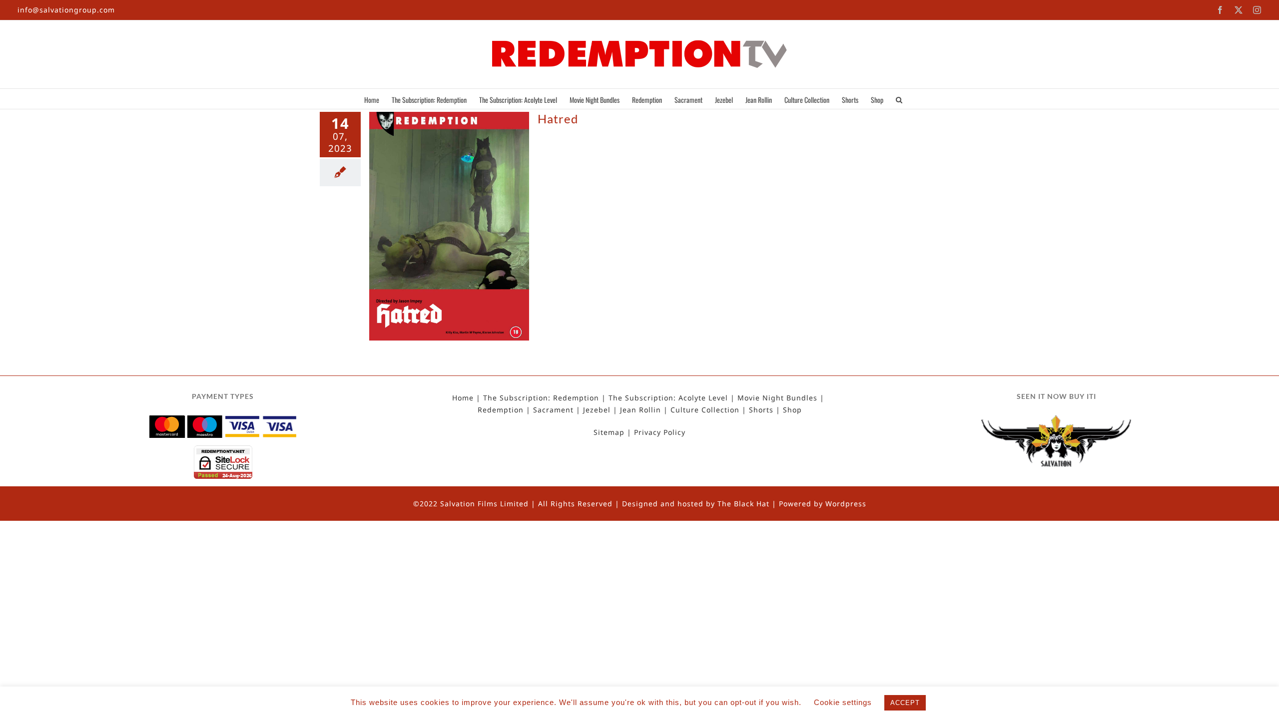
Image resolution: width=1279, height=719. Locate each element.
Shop (792, 409)
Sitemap (609, 432)
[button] (899, 99)
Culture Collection (704, 409)
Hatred (558, 118)
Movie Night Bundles (777, 397)
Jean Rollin (640, 409)
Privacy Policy (659, 432)
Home (463, 397)
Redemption (501, 409)
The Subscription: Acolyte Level (668, 397)
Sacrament (553, 409)
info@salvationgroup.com (66, 9)
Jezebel (597, 409)
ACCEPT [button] (905, 703)
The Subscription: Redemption (541, 397)
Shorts (761, 409)
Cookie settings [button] (843, 702)
